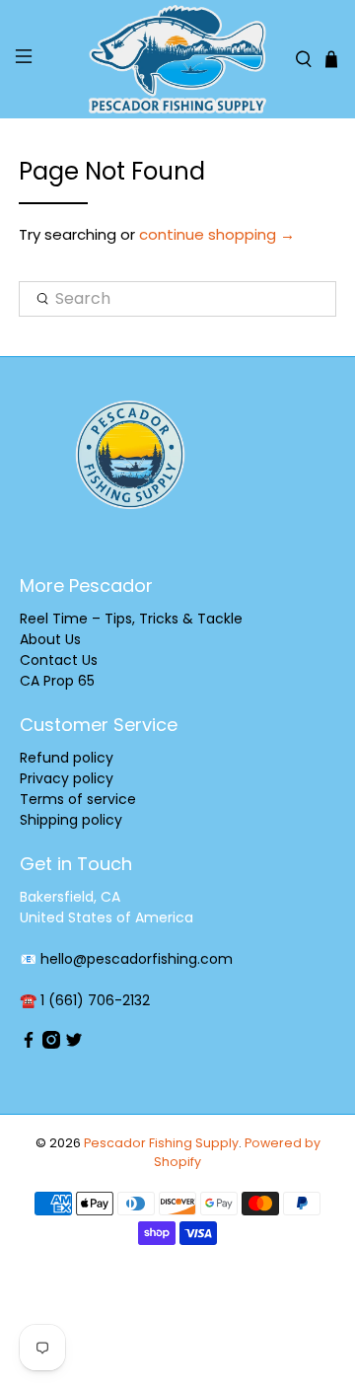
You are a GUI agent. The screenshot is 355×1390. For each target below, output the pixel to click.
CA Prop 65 (57, 681)
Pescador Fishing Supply (161, 1142)
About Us (50, 639)
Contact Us (59, 660)
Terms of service (78, 799)
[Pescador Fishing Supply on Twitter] (74, 1044)
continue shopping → (217, 234)
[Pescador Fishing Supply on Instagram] (51, 1044)
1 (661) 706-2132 (95, 1000)
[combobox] (177, 299)
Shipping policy (71, 820)
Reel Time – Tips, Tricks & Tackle (131, 618)
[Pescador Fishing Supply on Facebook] (28, 1044)
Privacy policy (66, 778)
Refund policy (66, 758)
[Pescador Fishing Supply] (177, 59)
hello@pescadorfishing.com (136, 959)
